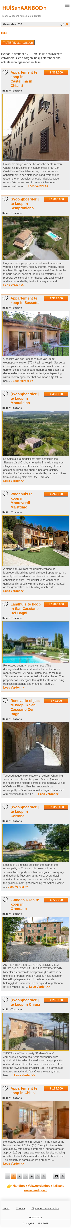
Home (6, 1208)
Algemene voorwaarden (45, 1208)
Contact (20, 1208)
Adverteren (35, 1217)
